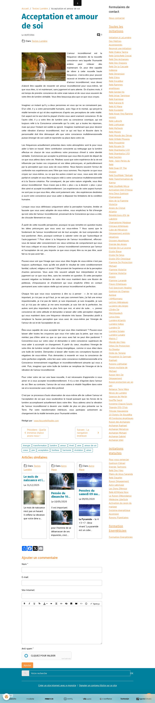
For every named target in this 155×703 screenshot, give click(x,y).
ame (79, 445)
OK (131, 673)
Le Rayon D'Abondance (120, 495)
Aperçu (96, 603)
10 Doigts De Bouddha (120, 414)
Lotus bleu (114, 316)
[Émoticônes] (86, 603)
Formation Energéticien (121, 536)
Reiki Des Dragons (118, 62)
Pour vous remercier (119, 459)
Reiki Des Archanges (119, 59)
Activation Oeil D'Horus (121, 189)
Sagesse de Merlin (118, 396)
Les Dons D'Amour (118, 488)
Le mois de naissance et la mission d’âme (34, 478)
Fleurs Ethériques (118, 284)
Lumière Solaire (117, 331)
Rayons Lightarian (118, 363)
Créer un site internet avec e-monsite (57, 685)
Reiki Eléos (114, 77)
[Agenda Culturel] (143, 699)
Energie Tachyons (117, 466)
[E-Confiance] (106, 699)
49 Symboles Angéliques (121, 418)
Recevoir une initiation (120, 48)
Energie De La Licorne (120, 247)
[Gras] (24, 603)
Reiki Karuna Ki (116, 102)
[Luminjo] (125, 699)
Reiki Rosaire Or (116, 146)
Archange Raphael (118, 425)
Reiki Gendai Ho (116, 91)
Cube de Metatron (118, 229)
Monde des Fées (117, 342)
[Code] (81, 603)
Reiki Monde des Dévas (120, 135)
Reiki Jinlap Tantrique (119, 95)
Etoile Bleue (115, 251)
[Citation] (51, 603)
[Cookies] (6, 696)
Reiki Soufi (114, 175)
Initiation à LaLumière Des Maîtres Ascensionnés (120, 41)
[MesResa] (49, 699)
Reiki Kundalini (116, 110)
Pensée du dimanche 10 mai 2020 (59, 494)
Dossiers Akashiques (119, 240)
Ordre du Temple (117, 352)
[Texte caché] (66, 603)
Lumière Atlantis (117, 320)
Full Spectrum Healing (120, 287)
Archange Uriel (116, 439)
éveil (71, 445)
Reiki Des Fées (116, 470)
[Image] (71, 603)
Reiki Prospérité (116, 142)
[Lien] (61, 603)
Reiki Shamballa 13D (119, 153)
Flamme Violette (117, 269)
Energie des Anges (118, 244)
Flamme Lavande (118, 280)
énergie (26, 445)
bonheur (55, 450)
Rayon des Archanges (119, 421)
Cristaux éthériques (118, 226)
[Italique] (29, 603)
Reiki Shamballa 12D (119, 149)
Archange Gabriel (117, 436)
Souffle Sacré (115, 400)
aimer (88, 450)
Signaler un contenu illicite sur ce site (98, 685)
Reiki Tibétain (126, 175)
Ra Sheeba (114, 349)
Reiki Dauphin (115, 477)
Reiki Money (115, 131)
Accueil (25, 8)
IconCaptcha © (66, 658)
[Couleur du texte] (45, 603)
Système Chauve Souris (120, 403)
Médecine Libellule (118, 499)
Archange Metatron (119, 429)
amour (63, 445)
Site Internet (28, 589)
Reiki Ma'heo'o (116, 128)
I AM (111, 298)
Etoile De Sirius (116, 255)
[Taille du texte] (39, 603)
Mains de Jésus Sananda (121, 473)
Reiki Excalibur (116, 80)
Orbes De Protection (119, 345)
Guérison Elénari (117, 463)
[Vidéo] (76, 603)
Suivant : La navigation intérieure (83, 432)
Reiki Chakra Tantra (118, 51)
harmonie (67, 450)
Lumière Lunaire (117, 334)
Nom (24, 564)
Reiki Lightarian (116, 124)
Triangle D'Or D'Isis (118, 407)
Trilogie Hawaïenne (118, 410)
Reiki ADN (114, 492)
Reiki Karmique (116, 99)
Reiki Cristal (126, 55)
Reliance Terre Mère (119, 389)
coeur (25, 450)
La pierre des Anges (118, 305)
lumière (53, 445)
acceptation (43, 450)
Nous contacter (117, 17)
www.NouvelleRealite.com (46, 420)
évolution (78, 450)
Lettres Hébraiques (118, 302)
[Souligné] (34, 603)
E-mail (25, 577)
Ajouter (27, 665)
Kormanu (117, 298)
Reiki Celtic (114, 55)
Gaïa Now (124, 492)
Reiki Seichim (115, 157)
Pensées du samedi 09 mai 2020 (88, 492)
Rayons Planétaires (119, 517)
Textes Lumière (40, 8)
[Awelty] (68, 699)
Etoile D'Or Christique (119, 258)
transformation (40, 445)
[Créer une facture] (87, 699)
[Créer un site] (11, 699)
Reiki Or (112, 139)
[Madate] (30, 699)
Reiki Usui (113, 186)
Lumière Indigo (116, 323)
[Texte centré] (56, 603)
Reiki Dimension (117, 73)
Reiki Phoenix (123, 139)
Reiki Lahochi (115, 120)
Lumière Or (114, 327)
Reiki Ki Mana (115, 106)
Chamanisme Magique (120, 222)
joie (33, 450)
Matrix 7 (113, 338)
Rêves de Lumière (118, 392)
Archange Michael (118, 432)
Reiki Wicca (123, 186)
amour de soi (90, 445)
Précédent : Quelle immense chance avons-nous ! (36, 432)
